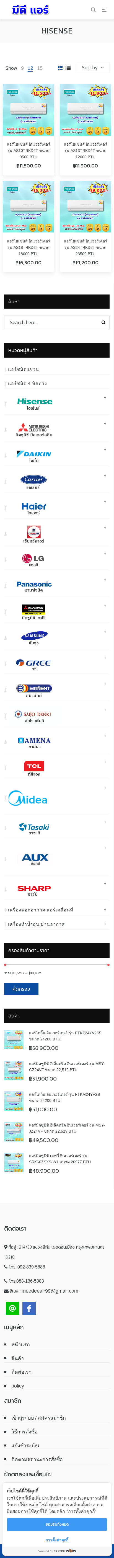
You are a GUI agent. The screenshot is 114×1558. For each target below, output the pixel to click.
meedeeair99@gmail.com (50, 1291)
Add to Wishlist (44, 94)
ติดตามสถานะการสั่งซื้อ (37, 1459)
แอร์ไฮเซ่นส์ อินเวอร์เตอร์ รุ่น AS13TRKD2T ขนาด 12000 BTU (85, 150)
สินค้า (17, 1358)
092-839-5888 (31, 1267)
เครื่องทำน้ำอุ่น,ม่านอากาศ (36, 924)
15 (40, 68)
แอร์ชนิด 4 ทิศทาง (27, 383)
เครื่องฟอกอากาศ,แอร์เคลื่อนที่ (40, 910)
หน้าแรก (20, 1344)
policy (17, 1386)
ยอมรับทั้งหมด (57, 1524)
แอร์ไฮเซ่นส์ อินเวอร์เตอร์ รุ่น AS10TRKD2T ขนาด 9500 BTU (28, 150)
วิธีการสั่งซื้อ (24, 1432)
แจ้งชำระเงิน (25, 1445)
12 (30, 68)
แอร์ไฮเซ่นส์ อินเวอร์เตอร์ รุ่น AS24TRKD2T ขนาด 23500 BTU (85, 247)
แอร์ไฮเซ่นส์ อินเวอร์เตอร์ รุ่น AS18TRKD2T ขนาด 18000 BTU (28, 247)
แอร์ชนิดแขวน (23, 369)
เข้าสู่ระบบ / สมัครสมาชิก (38, 1418)
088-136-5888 (30, 1281)
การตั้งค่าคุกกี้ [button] (57, 1540)
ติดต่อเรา (21, 1372)
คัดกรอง (21, 989)
